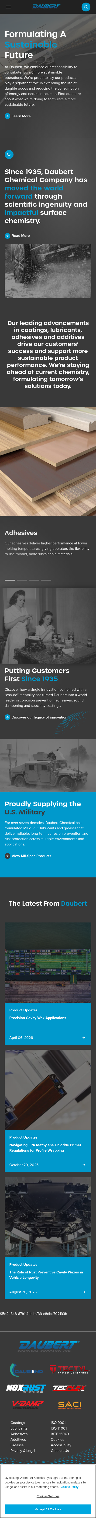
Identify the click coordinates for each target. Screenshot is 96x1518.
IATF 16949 (60, 1434)
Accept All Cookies (48, 1509)
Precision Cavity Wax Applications (37, 1017)
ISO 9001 (58, 1422)
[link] (8, 7)
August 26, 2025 (23, 1292)
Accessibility (61, 1445)
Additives (18, 1439)
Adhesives (18, 1434)
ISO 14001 (59, 1428)
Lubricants (18, 1428)
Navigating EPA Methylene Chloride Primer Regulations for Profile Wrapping (45, 1147)
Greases (17, 1445)
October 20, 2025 (23, 1164)
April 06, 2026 (21, 1037)
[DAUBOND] (26, 1370)
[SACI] (69, 1406)
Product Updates (23, 1010)
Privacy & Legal (22, 1450)
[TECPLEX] (69, 1389)
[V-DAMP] (26, 1406)
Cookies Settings (48, 1496)
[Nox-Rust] (26, 1389)
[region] (48, 1491)
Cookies (57, 1439)
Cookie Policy (70, 1487)
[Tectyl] (69, 1370)
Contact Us (60, 1450)
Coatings (17, 1422)
